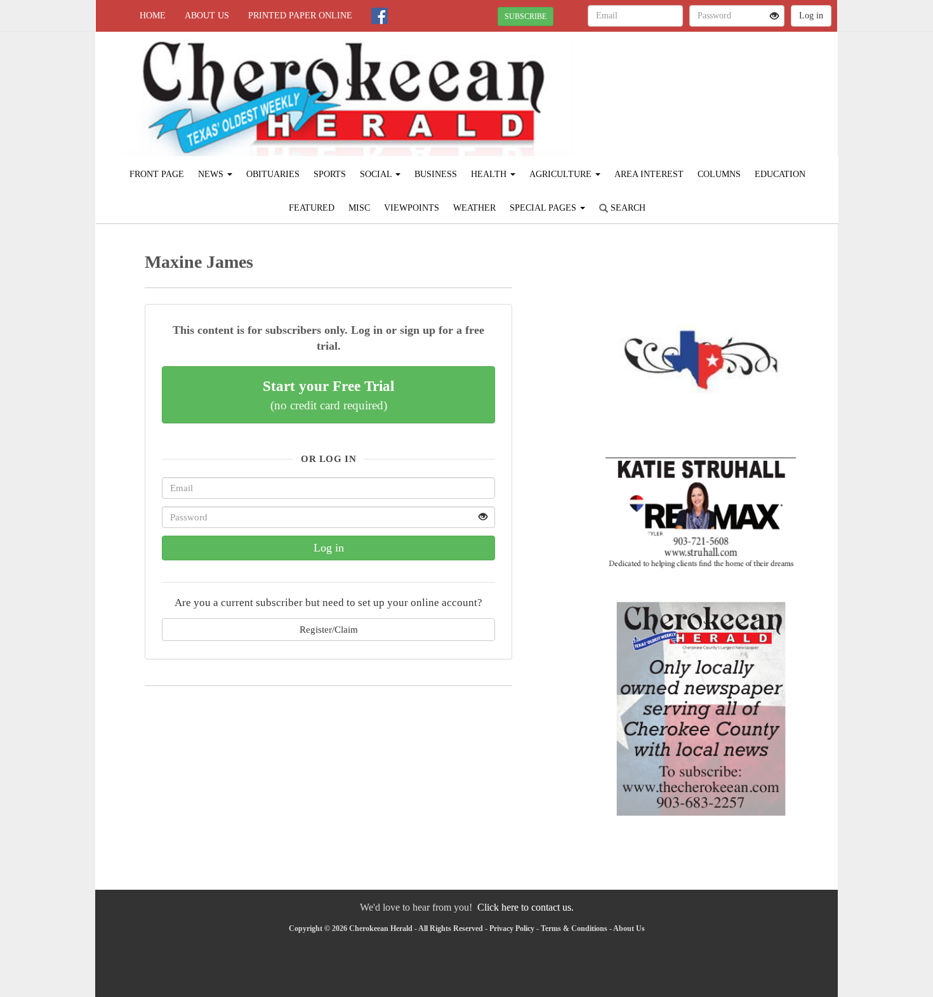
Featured (311, 208)
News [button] (212, 174)
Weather (474, 208)
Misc (359, 208)
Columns (719, 174)
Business (435, 174)
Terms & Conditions (574, 928)
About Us (207, 15)
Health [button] (490, 174)
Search (626, 208)
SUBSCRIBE (525, 16)
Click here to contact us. (525, 907)
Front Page (156, 174)
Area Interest (649, 174)
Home (153, 15)
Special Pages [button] (544, 208)
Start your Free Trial (328, 395)
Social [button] (377, 174)
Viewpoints (411, 208)
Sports (330, 174)
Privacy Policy (511, 928)
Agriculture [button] (561, 174)
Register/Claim (329, 629)
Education (780, 174)
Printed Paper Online (300, 15)
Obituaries (273, 174)
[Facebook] (379, 16)
